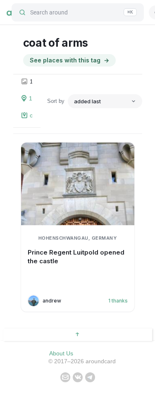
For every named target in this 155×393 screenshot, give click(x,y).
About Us (61, 353)
